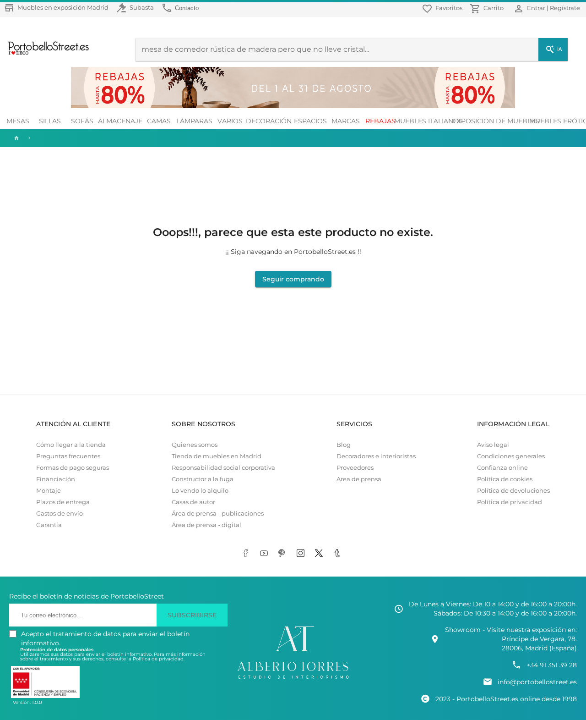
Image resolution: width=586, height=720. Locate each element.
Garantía (49, 525)
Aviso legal (493, 444)
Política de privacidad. (158, 659)
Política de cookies (504, 479)
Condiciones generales (511, 456)
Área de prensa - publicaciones (218, 513)
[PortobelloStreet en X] (320, 553)
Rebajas (380, 121)
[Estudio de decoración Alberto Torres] (293, 679)
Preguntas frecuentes (68, 456)
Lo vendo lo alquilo (200, 490)
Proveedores (355, 467)
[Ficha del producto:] (29, 137)
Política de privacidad (509, 502)
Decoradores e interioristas (376, 456)
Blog (343, 444)
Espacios (310, 121)
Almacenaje (120, 121)
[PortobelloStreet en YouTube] (265, 553)
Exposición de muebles (495, 121)
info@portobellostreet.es (537, 682)
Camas (159, 121)
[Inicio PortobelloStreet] (45, 53)
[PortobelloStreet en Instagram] (302, 553)
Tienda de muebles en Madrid (216, 456)
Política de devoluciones (513, 490)
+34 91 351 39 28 (551, 665)
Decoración (269, 121)
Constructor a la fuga (202, 479)
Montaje (48, 490)
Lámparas (194, 121)
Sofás (82, 121)
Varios (230, 121)
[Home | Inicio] (15, 137)
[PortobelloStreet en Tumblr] (339, 553)
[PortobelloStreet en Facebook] (247, 553)
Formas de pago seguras (72, 467)
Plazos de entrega (63, 502)
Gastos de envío (59, 513)
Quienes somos (194, 444)
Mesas (17, 121)
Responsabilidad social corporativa (223, 467)
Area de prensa (358, 479)
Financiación (55, 479)
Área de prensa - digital (206, 525)
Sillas (50, 121)
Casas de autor (193, 502)
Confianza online (502, 467)
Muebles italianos (428, 121)
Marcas (345, 121)
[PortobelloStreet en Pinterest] (284, 553)
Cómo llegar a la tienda (71, 444)
